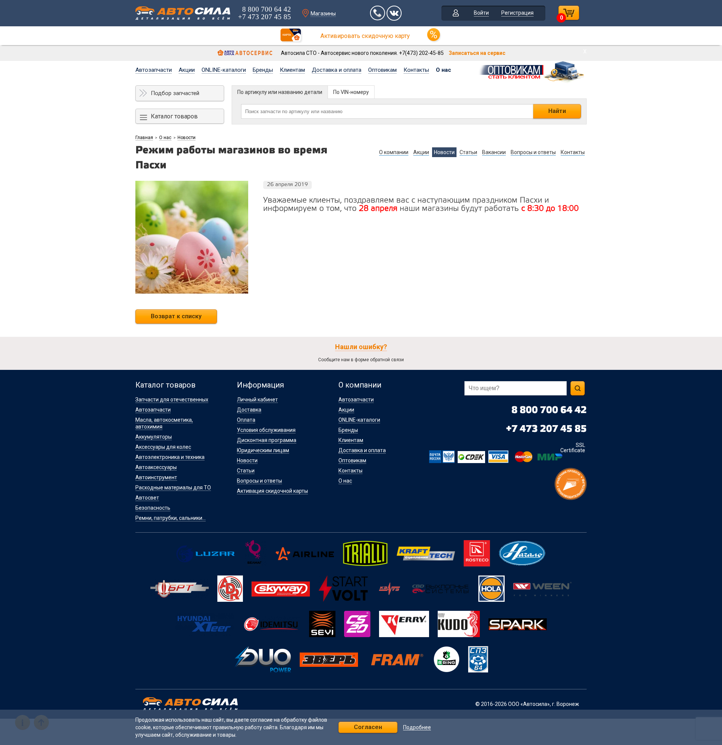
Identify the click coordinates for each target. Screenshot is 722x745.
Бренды (263, 70)
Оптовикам (382, 70)
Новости (186, 137)
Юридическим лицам (263, 450)
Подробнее (417, 727)
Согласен (368, 727)
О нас (443, 70)
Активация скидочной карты (272, 491)
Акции (187, 70)
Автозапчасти (153, 70)
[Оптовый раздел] (532, 70)
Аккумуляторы (153, 437)
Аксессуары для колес (163, 447)
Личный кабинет (257, 400)
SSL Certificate (572, 447)
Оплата (246, 420)
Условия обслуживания (266, 430)
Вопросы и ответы (259, 481)
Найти (557, 111)
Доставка (249, 410)
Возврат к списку (176, 316)
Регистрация (517, 13)
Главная (144, 137)
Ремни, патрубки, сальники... (170, 518)
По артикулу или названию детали (279, 92)
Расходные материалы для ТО (173, 488)
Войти (481, 13)
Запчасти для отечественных (171, 400)
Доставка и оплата (336, 70)
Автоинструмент (156, 477)
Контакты (416, 70)
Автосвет (147, 498)
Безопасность (152, 508)
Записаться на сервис (477, 53)
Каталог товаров (174, 116)
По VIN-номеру (351, 92)
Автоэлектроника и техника (170, 457)
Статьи (246, 471)
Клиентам (292, 70)
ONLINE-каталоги (224, 70)
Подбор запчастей (175, 93)
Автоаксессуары (156, 467)
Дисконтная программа (266, 440)
